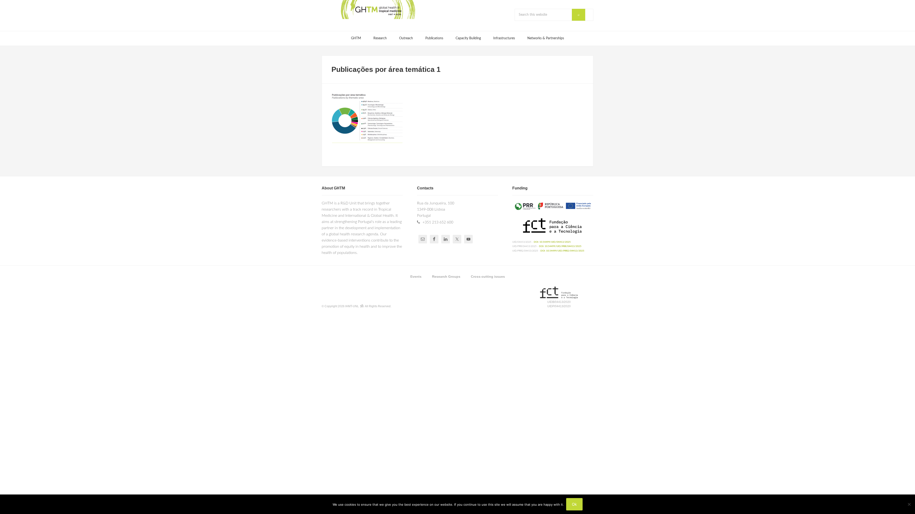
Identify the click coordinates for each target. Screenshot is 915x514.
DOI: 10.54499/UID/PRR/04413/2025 (560, 246)
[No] (909, 504)
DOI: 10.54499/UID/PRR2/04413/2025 (562, 251)
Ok (574, 504)
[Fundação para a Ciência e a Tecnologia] (559, 297)
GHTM (378, 9)
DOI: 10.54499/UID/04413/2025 (552, 242)
